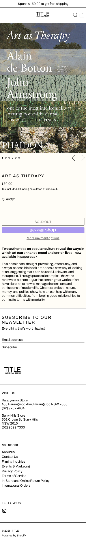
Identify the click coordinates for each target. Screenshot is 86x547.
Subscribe (9, 347)
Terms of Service (14, 476)
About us (8, 452)
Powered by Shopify (14, 535)
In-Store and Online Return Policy (26, 480)
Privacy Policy (12, 471)
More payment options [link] (43, 238)
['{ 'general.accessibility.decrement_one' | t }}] (3, 207)
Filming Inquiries (13, 461)
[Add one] (17, 207)
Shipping (23, 189)
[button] (75, 15)
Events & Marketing (16, 466)
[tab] (3, 158)
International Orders (16, 485)
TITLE (15, 530)
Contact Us (10, 456)
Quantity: (8, 199)
